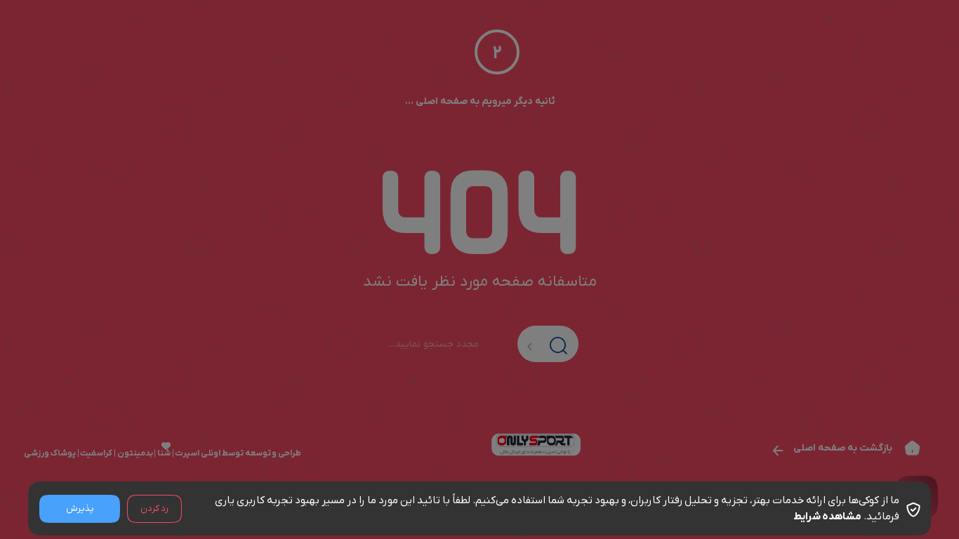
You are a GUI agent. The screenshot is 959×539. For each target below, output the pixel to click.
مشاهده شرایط (827, 517)
